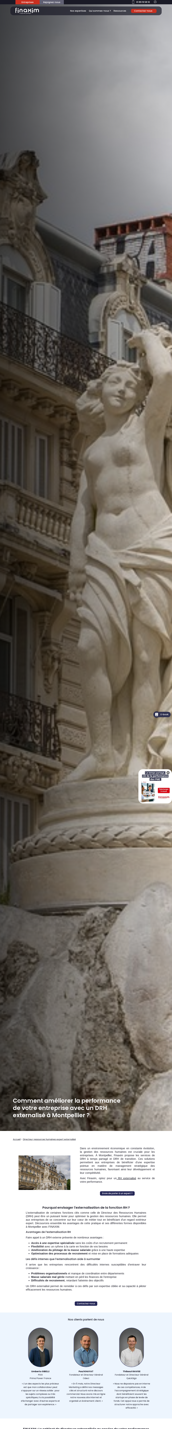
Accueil (17, 1139)
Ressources (120, 10)
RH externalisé (126, 1178)
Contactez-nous (143, 10)
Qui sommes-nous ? (100, 10)
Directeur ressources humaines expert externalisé (49, 1139)
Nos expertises (78, 10)
